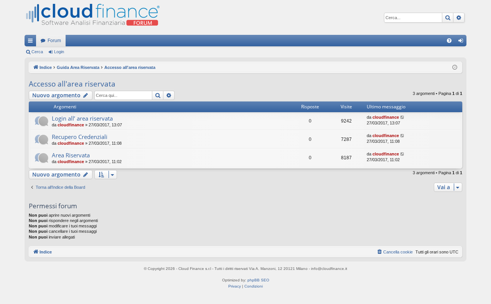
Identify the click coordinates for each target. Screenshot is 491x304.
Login (59, 51)
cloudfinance (71, 125)
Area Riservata (71, 155)
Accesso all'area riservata (72, 84)
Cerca (37, 51)
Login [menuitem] (462, 42)
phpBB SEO (258, 280)
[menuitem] (449, 40)
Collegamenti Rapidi (32, 42)
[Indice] (92, 17)
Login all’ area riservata (82, 118)
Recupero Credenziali (79, 137)
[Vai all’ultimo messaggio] (402, 117)
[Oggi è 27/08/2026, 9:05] (454, 67)
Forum (54, 40)
